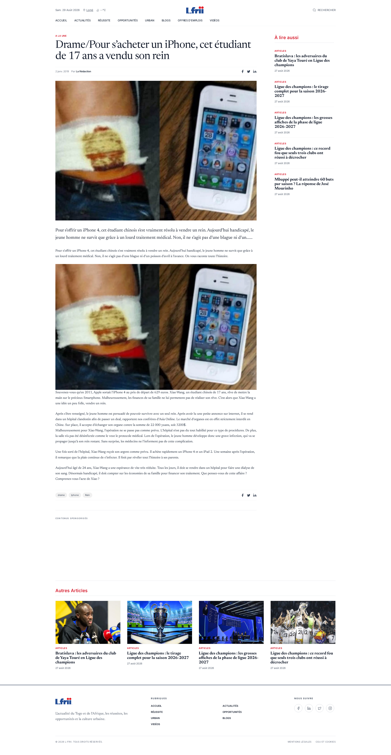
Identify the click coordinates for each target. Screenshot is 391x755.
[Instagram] (330, 708)
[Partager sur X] (248, 71)
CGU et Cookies (326, 741)
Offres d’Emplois (190, 20)
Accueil (61, 20)
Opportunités (128, 20)
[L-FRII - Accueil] (195, 10)
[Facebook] (298, 708)
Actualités (82, 20)
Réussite (104, 20)
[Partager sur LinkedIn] (255, 71)
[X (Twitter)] (319, 708)
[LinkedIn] (309, 708)
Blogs (166, 20)
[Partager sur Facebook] (242, 71)
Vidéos (214, 20)
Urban (149, 20)
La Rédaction (83, 71)
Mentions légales (300, 741)
